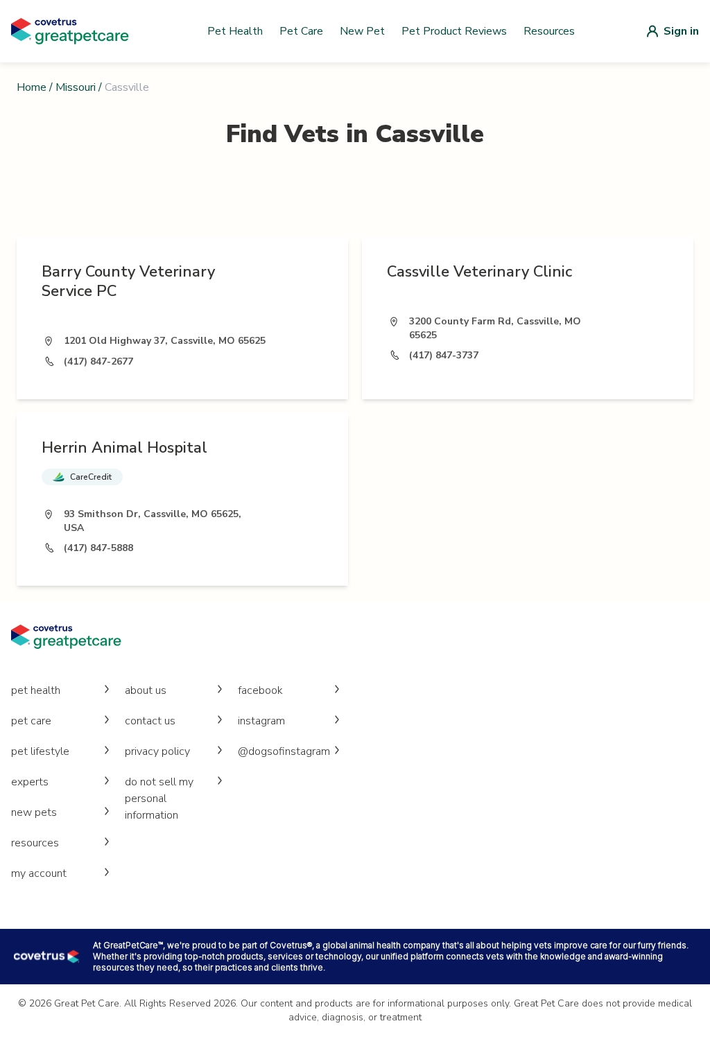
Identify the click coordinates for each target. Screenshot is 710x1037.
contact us (150, 721)
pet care (31, 721)
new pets (34, 812)
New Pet (362, 31)
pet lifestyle (40, 751)
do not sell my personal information (159, 798)
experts (30, 782)
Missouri (75, 87)
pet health (35, 690)
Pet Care (301, 31)
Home (31, 87)
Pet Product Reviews (454, 31)
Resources (549, 31)
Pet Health (235, 31)
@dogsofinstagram (284, 751)
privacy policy (157, 751)
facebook (260, 690)
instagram (261, 721)
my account (39, 873)
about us (145, 690)
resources (35, 843)
